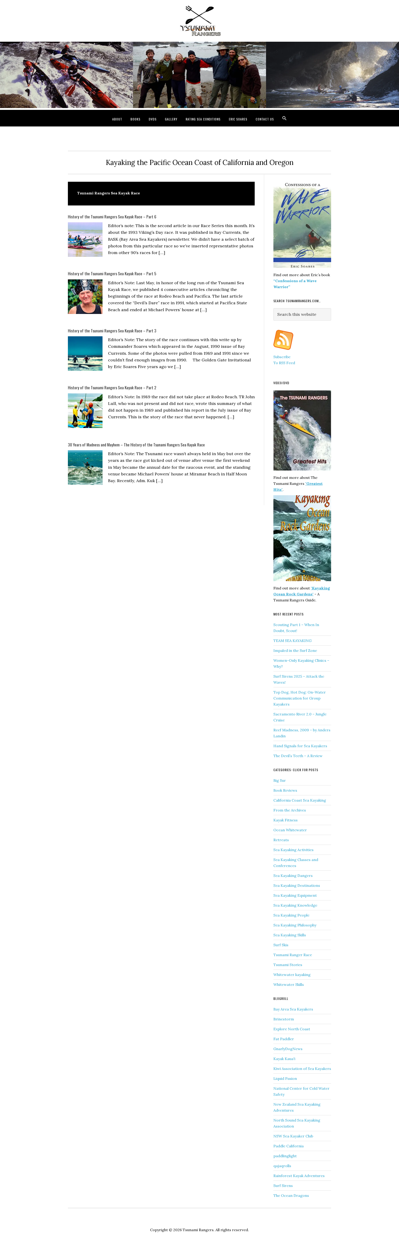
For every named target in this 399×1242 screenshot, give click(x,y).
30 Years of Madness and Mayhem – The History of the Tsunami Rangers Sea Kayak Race (136, 445)
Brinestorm (283, 1019)
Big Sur (279, 780)
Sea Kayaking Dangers (293, 875)
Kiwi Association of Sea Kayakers (302, 1068)
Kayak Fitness (285, 820)
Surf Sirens (283, 1185)
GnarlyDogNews (287, 1048)
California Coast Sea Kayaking (299, 800)
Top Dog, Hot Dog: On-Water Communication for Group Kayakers (299, 698)
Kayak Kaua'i (284, 1058)
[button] (284, 118)
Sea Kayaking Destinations (296, 885)
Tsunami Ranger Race (292, 954)
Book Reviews (285, 790)
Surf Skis (280, 945)
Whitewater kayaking (292, 974)
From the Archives (289, 810)
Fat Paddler (283, 1039)
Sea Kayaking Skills (289, 935)
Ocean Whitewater (290, 830)
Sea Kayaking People (291, 915)
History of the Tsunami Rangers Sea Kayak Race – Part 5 (112, 273)
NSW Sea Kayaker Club (293, 1136)
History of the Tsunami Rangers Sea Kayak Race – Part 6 (112, 217)
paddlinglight (285, 1156)
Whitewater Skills (288, 984)
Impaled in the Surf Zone (295, 650)
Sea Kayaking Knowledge (295, 905)
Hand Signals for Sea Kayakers (300, 746)
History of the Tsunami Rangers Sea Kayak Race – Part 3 (112, 331)
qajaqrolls (282, 1165)
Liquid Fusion (285, 1078)
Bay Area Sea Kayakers (293, 1009)
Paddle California (288, 1146)
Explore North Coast (291, 1029)
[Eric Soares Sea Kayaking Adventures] (283, 351)
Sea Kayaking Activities (293, 849)
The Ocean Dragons (291, 1195)
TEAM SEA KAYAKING (292, 640)
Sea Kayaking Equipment (295, 895)
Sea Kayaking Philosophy (294, 925)
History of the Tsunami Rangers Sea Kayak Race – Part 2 (112, 387)
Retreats (281, 840)
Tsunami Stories (287, 964)
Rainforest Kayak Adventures (299, 1175)
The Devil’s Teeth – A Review (298, 755)
